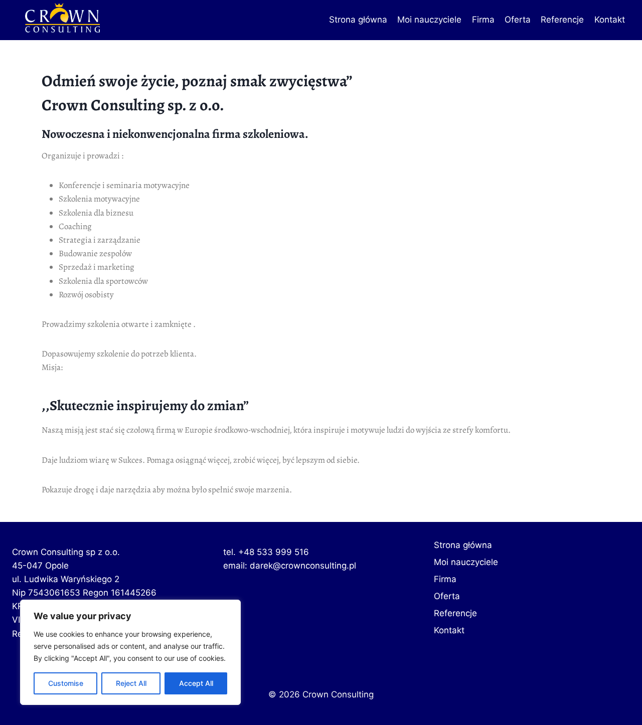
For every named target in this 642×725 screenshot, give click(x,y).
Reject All (131, 683)
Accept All (196, 683)
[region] (130, 652)
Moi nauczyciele (429, 20)
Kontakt (609, 20)
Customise (65, 683)
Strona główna (358, 20)
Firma (483, 20)
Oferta (518, 20)
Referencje (562, 20)
